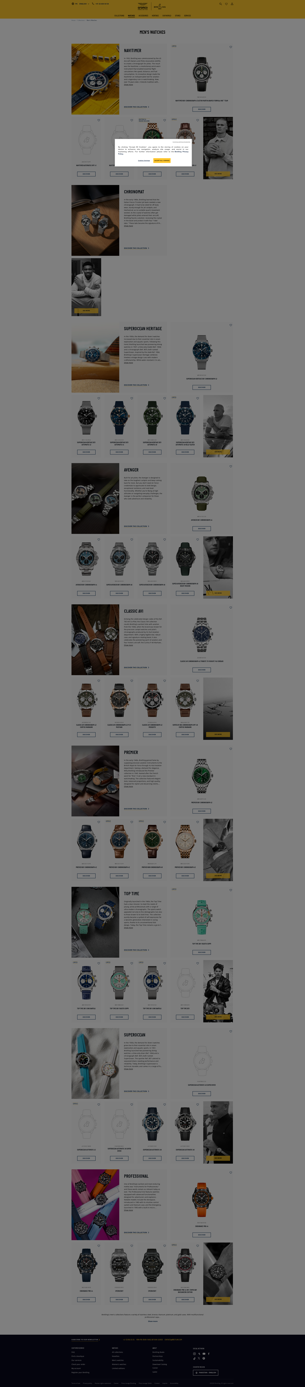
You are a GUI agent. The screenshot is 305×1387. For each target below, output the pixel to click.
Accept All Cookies (162, 160)
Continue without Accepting (181, 142)
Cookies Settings (144, 160)
